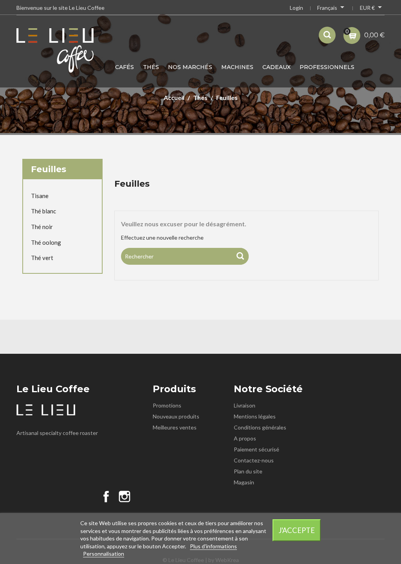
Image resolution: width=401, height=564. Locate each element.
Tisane (40, 195)
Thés (151, 67)
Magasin (244, 482)
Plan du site (248, 471)
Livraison (244, 405)
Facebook (106, 496)
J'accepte (296, 530)
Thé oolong (46, 242)
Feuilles (48, 169)
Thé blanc (43, 211)
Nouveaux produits (176, 416)
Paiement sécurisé (256, 449)
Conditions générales (260, 427)
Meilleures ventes (175, 427)
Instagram (124, 496)
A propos (245, 438)
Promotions (167, 405)
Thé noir (42, 226)
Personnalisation (103, 553)
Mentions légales (255, 416)
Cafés (124, 67)
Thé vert (42, 257)
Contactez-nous (254, 460)
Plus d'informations (213, 546)
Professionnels (327, 67)
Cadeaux (276, 67)
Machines (237, 67)
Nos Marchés (190, 67)
